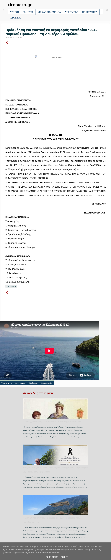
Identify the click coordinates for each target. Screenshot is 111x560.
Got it (64, 557)
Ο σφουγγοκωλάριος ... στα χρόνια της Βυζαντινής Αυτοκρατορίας (52, 422)
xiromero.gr (20, 4)
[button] (7, 43)
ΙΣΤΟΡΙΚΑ (15, 17)
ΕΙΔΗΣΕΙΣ (28, 12)
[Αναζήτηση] (107, 10)
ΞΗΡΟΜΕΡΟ (71, 12)
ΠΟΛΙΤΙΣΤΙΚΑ (89, 12)
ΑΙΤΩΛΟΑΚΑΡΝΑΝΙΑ (49, 12)
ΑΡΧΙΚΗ (14, 12)
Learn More (51, 557)
